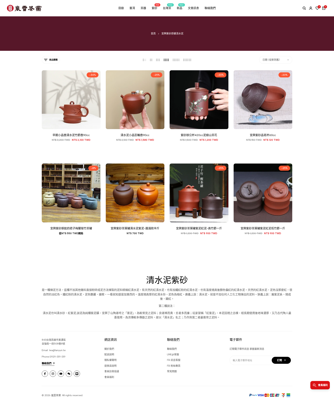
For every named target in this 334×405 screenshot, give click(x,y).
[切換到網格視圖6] (187, 60)
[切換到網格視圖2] (151, 60)
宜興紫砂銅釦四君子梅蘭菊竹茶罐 (71, 228)
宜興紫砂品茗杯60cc (263, 135)
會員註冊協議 (111, 371)
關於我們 (109, 348)
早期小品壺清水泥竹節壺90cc (71, 135)
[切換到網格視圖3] (158, 60)
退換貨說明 (110, 365)
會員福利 (109, 377)
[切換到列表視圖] (144, 60)
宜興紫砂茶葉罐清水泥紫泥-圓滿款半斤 (135, 228)
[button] (61, 122)
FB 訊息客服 (173, 360)
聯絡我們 (172, 348)
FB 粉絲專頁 (173, 365)
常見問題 (172, 371)
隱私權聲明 (110, 360)
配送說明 (109, 354)
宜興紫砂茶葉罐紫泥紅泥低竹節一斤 (263, 228)
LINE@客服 (173, 354)
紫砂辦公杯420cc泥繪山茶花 (199, 135)
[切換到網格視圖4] (166, 60)
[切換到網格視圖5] (176, 60)
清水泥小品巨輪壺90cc (135, 135)
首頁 (153, 33)
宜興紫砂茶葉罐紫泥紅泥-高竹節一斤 (199, 228)
